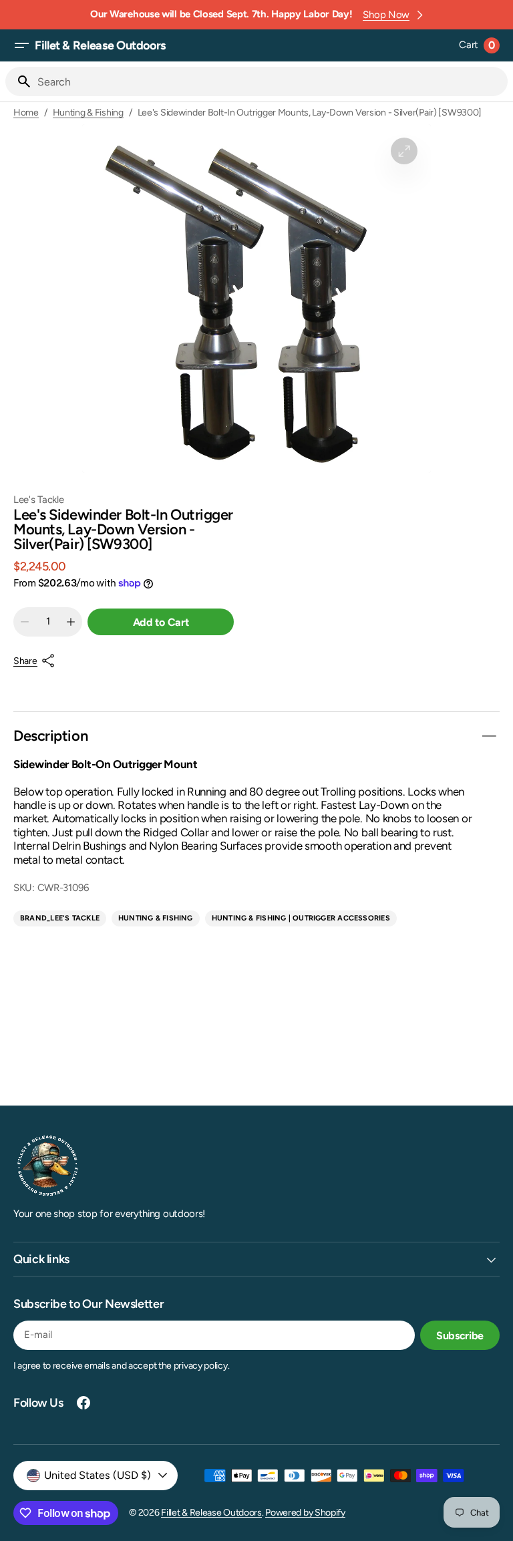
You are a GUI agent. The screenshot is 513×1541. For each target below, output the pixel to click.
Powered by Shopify (305, 1512)
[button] (21, 45)
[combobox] (270, 81)
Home (26, 113)
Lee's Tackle (38, 500)
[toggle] (489, 736)
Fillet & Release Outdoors (211, 1512)
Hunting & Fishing (88, 113)
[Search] (18, 81)
